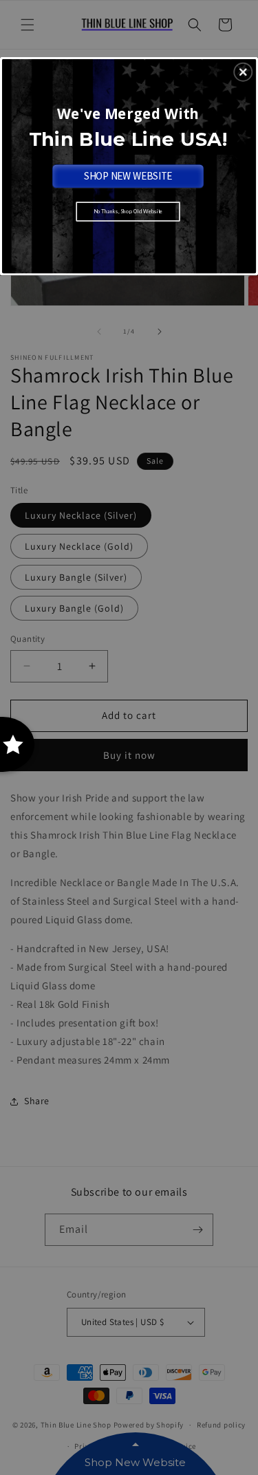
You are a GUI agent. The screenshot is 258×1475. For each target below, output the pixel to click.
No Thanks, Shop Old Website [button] (128, 211)
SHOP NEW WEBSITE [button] (128, 175)
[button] (243, 71)
